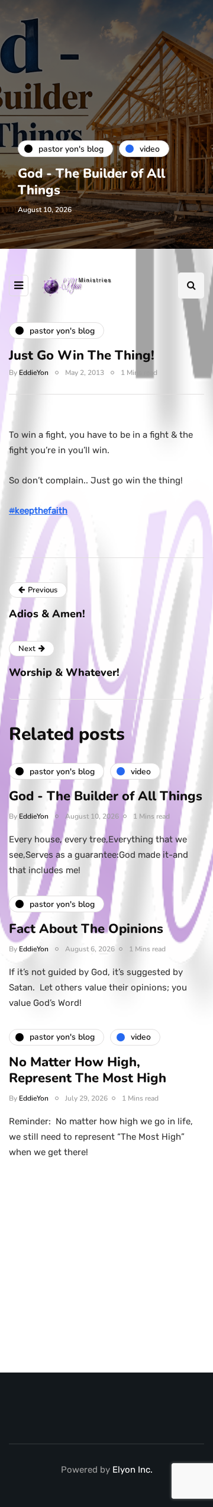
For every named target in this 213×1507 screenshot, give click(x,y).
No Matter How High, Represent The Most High (87, 1070)
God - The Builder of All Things (91, 182)
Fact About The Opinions (86, 929)
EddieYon (34, 372)
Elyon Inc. (132, 1469)
